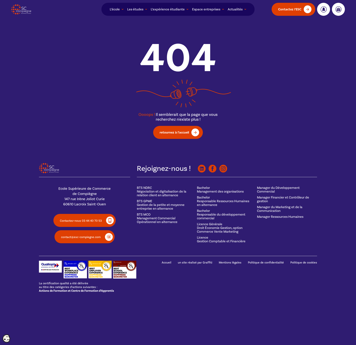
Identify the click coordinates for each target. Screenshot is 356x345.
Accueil (166, 262)
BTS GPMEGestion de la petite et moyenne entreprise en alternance (160, 205)
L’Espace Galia (323, 9)
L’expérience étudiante (168, 9)
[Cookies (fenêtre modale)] (6, 338)
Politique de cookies (303, 262)
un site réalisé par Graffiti (195, 262)
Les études (135, 9)
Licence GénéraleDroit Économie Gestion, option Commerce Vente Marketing (220, 228)
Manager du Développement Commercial (278, 190)
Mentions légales (230, 262)
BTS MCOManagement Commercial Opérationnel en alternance (157, 218)
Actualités (235, 9)
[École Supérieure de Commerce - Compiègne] (49, 172)
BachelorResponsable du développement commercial (221, 214)
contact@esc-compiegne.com (81, 237)
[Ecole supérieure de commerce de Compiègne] (44, 9)
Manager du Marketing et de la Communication (279, 209)
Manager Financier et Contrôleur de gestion (283, 199)
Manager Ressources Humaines (280, 217)
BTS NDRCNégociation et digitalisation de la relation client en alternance (161, 191)
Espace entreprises (206, 9)
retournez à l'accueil (174, 132)
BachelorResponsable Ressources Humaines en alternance (223, 201)
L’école (115, 9)
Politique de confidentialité (266, 262)
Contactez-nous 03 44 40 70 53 (81, 221)
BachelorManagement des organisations (220, 190)
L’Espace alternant (338, 9)
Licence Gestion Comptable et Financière (221, 239)
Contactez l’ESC (289, 9)
